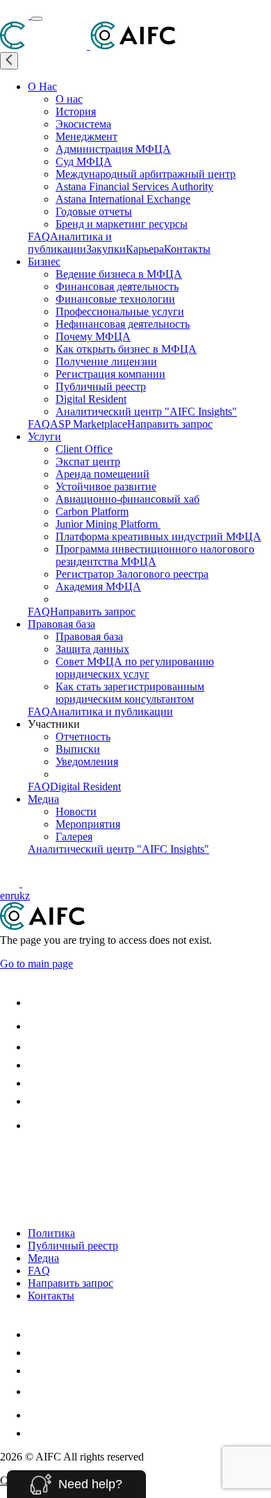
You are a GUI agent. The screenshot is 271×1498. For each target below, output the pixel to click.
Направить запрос (170, 424)
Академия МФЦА (98, 586)
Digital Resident (91, 399)
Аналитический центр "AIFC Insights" (146, 411)
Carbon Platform (92, 511)
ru (14, 895)
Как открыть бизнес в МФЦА (126, 349)
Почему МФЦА (93, 336)
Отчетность (83, 736)
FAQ (39, 236)
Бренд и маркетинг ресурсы (122, 224)
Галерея (74, 836)
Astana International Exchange (123, 199)
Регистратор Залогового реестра (132, 574)
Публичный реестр (101, 386)
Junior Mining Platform (108, 524)
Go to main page (36, 963)
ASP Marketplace (88, 424)
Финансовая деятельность (117, 286)
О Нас (42, 86)
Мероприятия (88, 824)
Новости (76, 811)
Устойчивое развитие (106, 486)
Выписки (78, 749)
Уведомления (87, 761)
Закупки (106, 249)
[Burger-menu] (36, 19)
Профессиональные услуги (120, 311)
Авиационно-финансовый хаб (127, 499)
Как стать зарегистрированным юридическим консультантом (130, 693)
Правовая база (61, 624)
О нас (69, 99)
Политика (51, 1233)
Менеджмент (86, 136)
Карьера (145, 249)
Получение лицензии (106, 361)
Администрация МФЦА (113, 149)
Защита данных (92, 649)
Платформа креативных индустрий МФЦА (158, 536)
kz (24, 895)
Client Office (84, 449)
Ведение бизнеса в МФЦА (119, 274)
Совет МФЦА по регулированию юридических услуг (135, 668)
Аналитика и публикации (70, 243)
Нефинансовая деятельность (123, 324)
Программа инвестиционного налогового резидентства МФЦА (155, 555)
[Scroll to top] (8, 1157)
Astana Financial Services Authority (134, 186)
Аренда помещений (102, 474)
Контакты (187, 249)
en (5, 895)
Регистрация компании (110, 374)
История (76, 111)
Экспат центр (88, 461)
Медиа (43, 799)
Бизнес (44, 261)
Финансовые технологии (115, 299)
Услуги (44, 436)
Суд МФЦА (84, 161)
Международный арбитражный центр (146, 174)
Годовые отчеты (94, 211)
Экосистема (83, 124)
